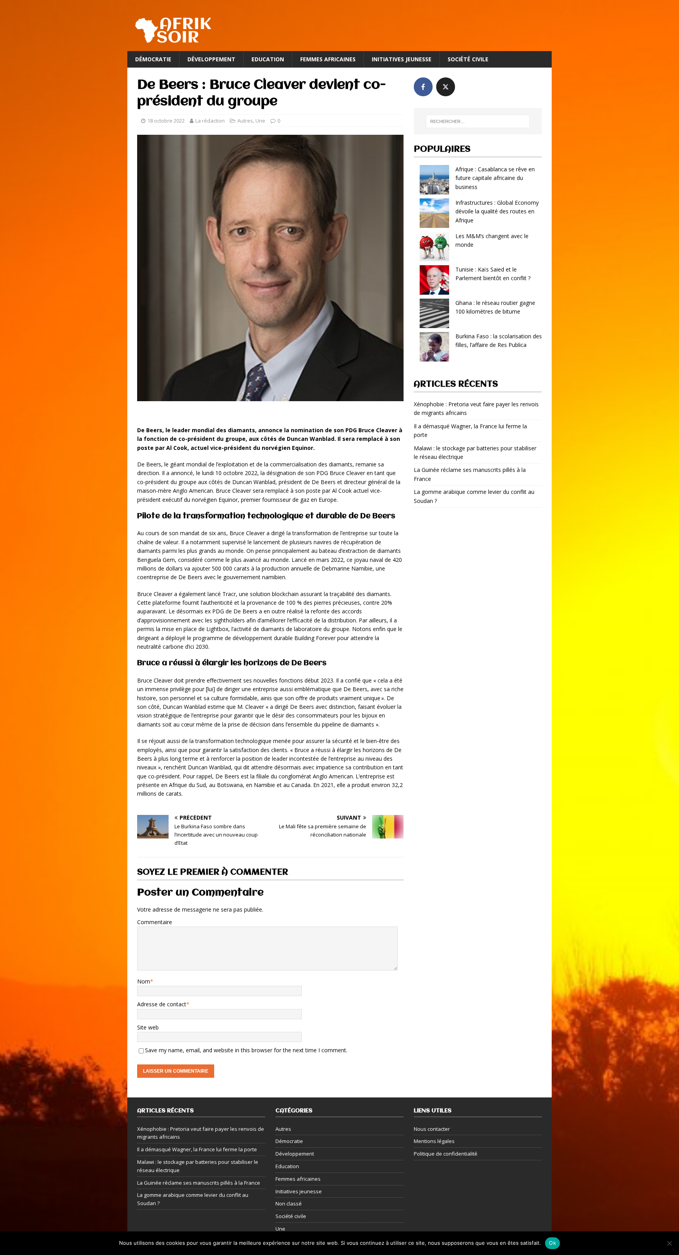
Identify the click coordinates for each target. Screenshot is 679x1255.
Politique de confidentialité (445, 1153)
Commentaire (154, 922)
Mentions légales (434, 1141)
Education (267, 59)
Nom (143, 981)
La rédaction (210, 120)
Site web (148, 1027)
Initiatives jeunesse (401, 59)
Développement (211, 59)
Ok (552, 1243)
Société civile (468, 59)
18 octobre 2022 (166, 120)
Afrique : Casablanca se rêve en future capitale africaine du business (495, 178)
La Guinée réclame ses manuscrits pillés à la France (198, 1182)
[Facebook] (423, 86)
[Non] (669, 1243)
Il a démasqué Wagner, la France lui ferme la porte (197, 1149)
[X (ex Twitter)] (445, 86)
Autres (245, 120)
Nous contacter (432, 1128)
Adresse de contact (161, 1004)
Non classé (288, 1203)
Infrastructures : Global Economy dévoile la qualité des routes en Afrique (497, 211)
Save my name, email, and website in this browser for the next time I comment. (246, 1050)
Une (260, 120)
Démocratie (153, 59)
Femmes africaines (328, 59)
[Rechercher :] (478, 121)
